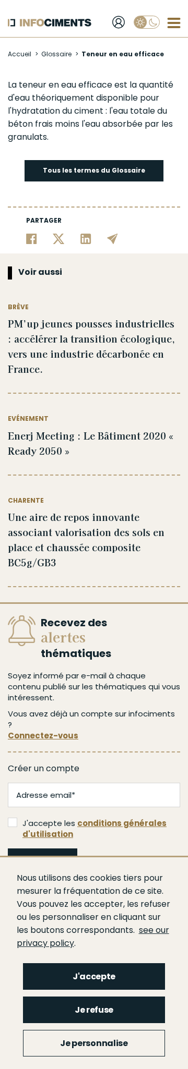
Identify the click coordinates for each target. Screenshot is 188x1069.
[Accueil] (49, 23)
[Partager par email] (112, 239)
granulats (27, 137)
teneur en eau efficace (65, 85)
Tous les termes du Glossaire (94, 170)
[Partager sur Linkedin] (85, 239)
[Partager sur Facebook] (31, 239)
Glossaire (56, 54)
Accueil (19, 54)
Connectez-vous (43, 735)
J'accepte (94, 976)
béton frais (30, 124)
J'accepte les (94, 829)
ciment (88, 111)
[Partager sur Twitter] (59, 239)
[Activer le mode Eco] (147, 22)
